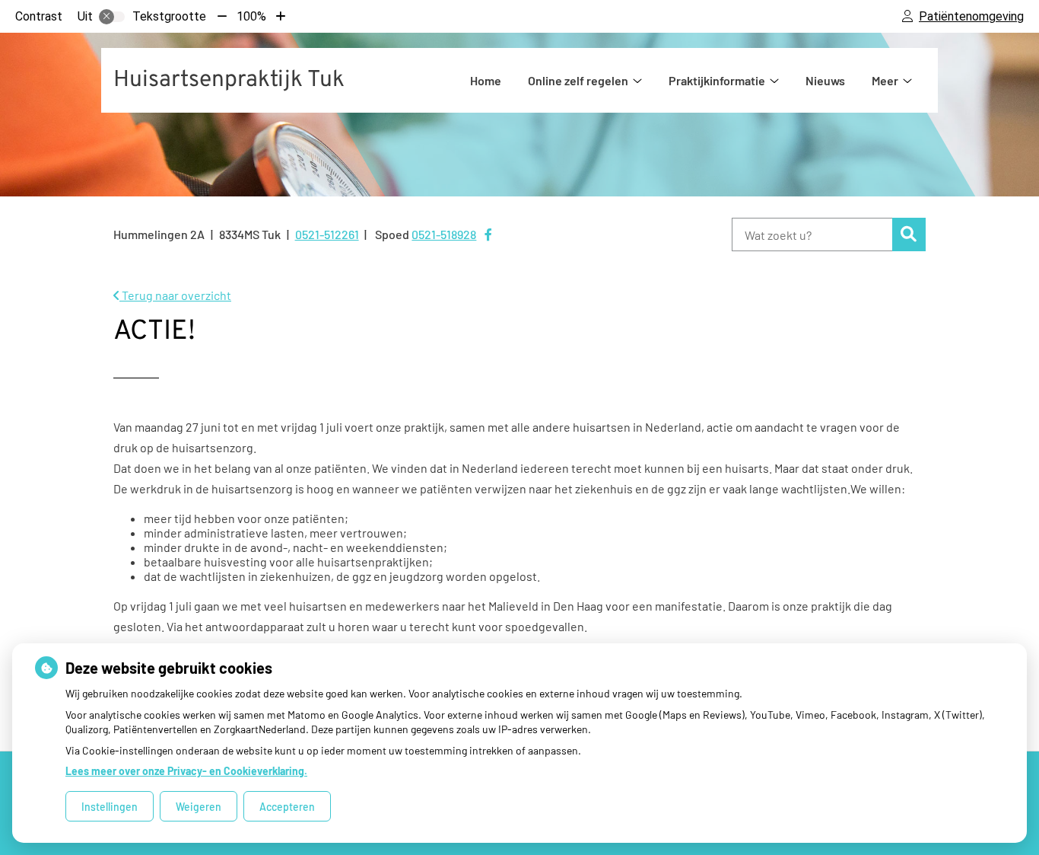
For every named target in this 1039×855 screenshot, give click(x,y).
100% (251, 16)
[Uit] (112, 16)
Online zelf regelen (578, 80)
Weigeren (198, 806)
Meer (885, 80)
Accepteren (287, 806)
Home (485, 80)
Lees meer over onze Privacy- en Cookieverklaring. (186, 770)
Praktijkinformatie (717, 80)
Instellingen (109, 806)
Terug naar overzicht (175, 295)
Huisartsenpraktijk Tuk (229, 80)
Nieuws (825, 80)
